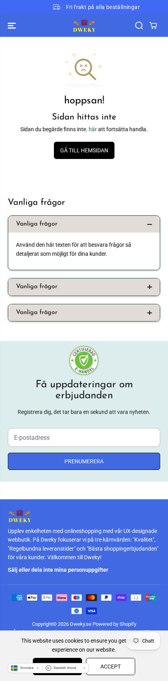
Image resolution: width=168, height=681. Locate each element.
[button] (12, 26)
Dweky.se (80, 624)
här (93, 129)
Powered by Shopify (114, 624)
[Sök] (139, 25)
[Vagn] (153, 25)
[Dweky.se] (84, 26)
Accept (110, 666)
